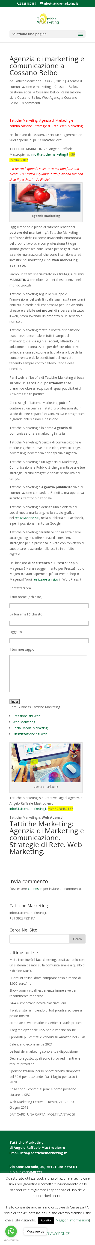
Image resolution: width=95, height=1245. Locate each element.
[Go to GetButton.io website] (11, 1240)
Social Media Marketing (30, 728)
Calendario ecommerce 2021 (31, 1044)
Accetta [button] (46, 1220)
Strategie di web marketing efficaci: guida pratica (45, 1023)
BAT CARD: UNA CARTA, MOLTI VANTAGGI (42, 1114)
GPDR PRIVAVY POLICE (52, 1233)
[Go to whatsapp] (11, 1231)
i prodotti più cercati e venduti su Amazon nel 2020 (47, 1037)
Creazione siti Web (26, 716)
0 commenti (31, 103)
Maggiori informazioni (72, 1220)
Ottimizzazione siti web (30, 734)
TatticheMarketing (27, 81)
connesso (35, 888)
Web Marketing (24, 722)
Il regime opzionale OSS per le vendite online (42, 1030)
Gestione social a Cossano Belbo (34, 92)
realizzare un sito (45, 579)
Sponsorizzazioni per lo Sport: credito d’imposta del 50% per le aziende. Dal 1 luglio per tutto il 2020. (44, 1076)
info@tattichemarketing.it (49, 154)
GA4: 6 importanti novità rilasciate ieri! (37, 1003)
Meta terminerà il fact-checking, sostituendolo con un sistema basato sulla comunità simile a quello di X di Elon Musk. (47, 965)
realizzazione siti (27, 518)
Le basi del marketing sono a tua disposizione (43, 1051)
